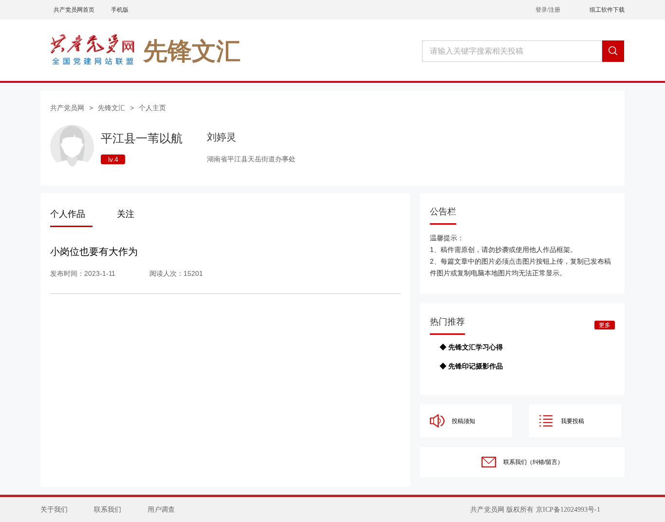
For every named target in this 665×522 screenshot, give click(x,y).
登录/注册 (548, 9)
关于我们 (54, 509)
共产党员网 (67, 108)
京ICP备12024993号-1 (568, 509)
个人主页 (152, 108)
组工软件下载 (607, 9)
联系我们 (107, 509)
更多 (604, 325)
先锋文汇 (111, 108)
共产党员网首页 (74, 9)
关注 (125, 214)
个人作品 (67, 214)
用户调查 (161, 509)
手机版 (120, 9)
